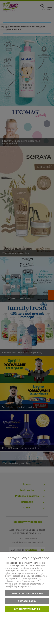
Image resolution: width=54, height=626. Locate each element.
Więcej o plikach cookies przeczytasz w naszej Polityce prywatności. (24, 585)
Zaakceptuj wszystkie (27, 609)
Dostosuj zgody (27, 601)
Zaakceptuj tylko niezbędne (27, 593)
